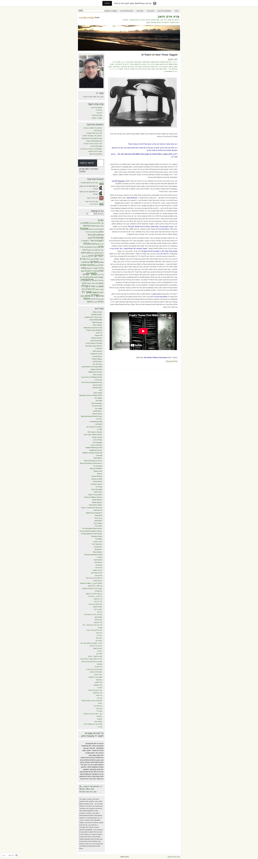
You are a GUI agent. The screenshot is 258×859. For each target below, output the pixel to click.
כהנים (110, 66)
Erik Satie (99, 400)
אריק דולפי (88, 232)
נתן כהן (99, 687)
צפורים (92, 286)
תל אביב (127, 69)
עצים (153, 69)
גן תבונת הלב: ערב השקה (94, 594)
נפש (87, 268)
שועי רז (87, 292)
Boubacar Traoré (96, 353)
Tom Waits (98, 539)
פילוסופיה (87, 280)
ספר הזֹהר (100, 274)
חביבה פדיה (84, 247)
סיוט (157, 69)
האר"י (91, 240)
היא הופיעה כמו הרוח (95, 604)
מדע (87, 259)
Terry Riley (98, 526)
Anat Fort (99, 333)
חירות (85, 250)
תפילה (100, 301)
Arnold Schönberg (96, 340)
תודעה (93, 299)
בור (148, 64)
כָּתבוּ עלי (140, 11)
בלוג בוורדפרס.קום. (173, 857)
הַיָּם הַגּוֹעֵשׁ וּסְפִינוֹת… (86, 182)
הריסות (171, 66)
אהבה (85, 223)
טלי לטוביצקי (98, 622)
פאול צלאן (89, 277)
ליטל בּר (99, 651)
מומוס (101, 262)
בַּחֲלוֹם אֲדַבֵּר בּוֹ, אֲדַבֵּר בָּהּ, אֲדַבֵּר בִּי (91, 149)
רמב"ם (100, 292)
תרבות (95, 302)
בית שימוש (138, 64)
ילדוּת (91, 256)
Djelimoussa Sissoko (95, 372)
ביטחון (144, 64)
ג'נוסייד (132, 64)
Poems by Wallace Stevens (93, 497)
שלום (87, 296)
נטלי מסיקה (98, 682)
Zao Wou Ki (98, 562)
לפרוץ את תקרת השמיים (94, 133)
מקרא (83, 265)
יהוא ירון (99, 635)
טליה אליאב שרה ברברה (94, 630)
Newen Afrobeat (97, 476)
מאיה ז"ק (99, 653)
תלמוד (86, 298)
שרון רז (100, 727)
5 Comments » (168, 71)
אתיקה (100, 234)
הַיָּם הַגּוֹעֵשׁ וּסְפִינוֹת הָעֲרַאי (94, 141)
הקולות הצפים (97, 607)
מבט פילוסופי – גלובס (95, 656)
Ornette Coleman (96, 484)
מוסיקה (94, 262)
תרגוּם (121, 69)
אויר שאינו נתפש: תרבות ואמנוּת (161, 62)
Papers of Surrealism (95, 494)
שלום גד (99, 719)
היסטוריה (85, 241)
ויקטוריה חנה (98, 609)
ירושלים (96, 259)
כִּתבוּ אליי (150, 11)
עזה (84, 274)
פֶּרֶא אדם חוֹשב (168, 16)
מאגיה (91, 259)
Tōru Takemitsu (97, 544)
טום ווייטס (130, 66)
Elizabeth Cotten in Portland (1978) (90, 395)
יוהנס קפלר (116, 66)
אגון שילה (92, 223)
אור (81, 223)
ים (87, 256)
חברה (101, 250)
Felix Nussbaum (96, 403)
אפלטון (100, 232)
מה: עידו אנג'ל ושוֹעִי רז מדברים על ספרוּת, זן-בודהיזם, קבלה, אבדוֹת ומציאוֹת (91, 661)
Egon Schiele (98, 393)
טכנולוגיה (124, 66)
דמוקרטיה (99, 241)
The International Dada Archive (92, 528)
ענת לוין (99, 698)
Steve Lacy (98, 518)
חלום (140, 66)
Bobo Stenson (97, 351)
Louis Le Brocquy (96, 445)
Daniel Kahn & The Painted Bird (92, 366)
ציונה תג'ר (99, 708)
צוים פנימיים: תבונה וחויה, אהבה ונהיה (138, 62)
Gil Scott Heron (97, 406)
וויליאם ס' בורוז (163, 66)
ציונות (149, 69)
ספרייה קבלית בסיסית (95, 690)
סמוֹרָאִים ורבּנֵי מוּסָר (95, 154)
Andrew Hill (98, 335)
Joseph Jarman (97, 437)
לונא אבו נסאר (97, 648)
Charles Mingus (97, 359)
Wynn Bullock (97, 552)
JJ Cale (99, 429)
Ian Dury (99, 419)
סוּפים (100, 271)
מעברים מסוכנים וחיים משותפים (92, 138)
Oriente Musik (97, 481)
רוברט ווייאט (143, 69)
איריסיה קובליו (97, 581)
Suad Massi (98, 520)
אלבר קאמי (99, 226)
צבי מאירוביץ (98, 706)
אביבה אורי (98, 567)
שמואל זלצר (98, 721)
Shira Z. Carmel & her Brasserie (91, 507)
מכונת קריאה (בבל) (96, 672)
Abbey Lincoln (97, 312)
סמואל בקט (85, 271)
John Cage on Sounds (94, 432)
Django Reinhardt (96, 369)
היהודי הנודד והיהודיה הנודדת (93, 143)
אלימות (86, 226)
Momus (99, 473)
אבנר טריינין (116, 62)
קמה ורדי (99, 711)
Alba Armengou (97, 322)
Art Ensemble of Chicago (94, 343)
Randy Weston (97, 500)
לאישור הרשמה (87, 163)
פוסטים (88, 18)
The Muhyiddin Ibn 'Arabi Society (91, 533)
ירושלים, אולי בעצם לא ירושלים (92, 136)
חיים (97, 250)
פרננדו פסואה (91, 283)
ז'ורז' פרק (99, 244)
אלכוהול (100, 229)
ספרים (91, 273)
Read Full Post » (171, 361)
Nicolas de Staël (97, 479)
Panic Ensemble (97, 489)
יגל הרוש (99, 633)
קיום (97, 289)
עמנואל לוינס (98, 277)
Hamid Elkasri (97, 411)
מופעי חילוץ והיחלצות (95, 151)
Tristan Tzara (97, 541)
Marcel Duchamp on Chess (93, 460)
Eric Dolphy (98, 398)
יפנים (84, 256)
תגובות (81, 18)
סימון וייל (94, 271)
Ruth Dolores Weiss (95, 505)
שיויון (101, 296)
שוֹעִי (96, 182)
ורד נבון (99, 612)
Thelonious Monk (96, 536)
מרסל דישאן (163, 69)
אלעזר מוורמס (93, 229)
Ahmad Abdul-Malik (96, 320)
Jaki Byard (98, 424)
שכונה (132, 69)
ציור (96, 286)
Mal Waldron (98, 458)
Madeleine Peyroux (95, 450)
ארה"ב (152, 64)
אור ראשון (90, 198)
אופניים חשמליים (172, 64)
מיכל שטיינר (98, 666)
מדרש (82, 259)
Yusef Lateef (98, 560)
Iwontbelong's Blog (96, 421)
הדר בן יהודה (98, 601)
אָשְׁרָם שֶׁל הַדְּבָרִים (96, 146)
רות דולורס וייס (88, 289)
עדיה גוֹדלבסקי (97, 693)
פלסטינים (99, 283)
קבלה (84, 286)
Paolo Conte (98, 492)
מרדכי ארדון (98, 674)
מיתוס (97, 265)
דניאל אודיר (118, 64)
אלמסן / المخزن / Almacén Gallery (91, 583)
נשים (83, 268)
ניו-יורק (92, 268)
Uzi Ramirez (98, 547)
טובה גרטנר (98, 620)
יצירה (101, 259)
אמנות (157, 64)
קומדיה (101, 289)
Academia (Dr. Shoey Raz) (93, 317)
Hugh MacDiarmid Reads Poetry (91, 416)
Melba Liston (98, 471)
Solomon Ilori (98, 510)
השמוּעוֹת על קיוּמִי (164, 11)
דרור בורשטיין (97, 599)
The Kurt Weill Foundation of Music (90, 531)
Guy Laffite (98, 408)
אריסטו (95, 232)
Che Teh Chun (97, 364)
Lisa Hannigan (97, 442)
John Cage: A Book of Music (93, 434)
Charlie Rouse (97, 361)
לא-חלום (172, 59)
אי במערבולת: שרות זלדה (94, 578)
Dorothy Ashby (97, 387)
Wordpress (98, 549)
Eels (100, 390)
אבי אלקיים (99, 223)
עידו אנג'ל (99, 695)
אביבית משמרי (97, 570)
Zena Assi (99, 565)
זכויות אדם (154, 66)
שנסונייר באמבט (111, 11)
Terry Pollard (98, 523)
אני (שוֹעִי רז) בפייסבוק (95, 586)
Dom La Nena (97, 374)
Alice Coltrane (97, 325)
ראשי (177, 11)
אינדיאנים (163, 64)
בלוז (95, 234)
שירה (136, 69)
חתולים (97, 253)
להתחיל (107, 3)
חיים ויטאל (91, 250)
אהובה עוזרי (98, 575)
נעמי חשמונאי (97, 685)
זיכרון (93, 243)
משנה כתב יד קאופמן (95, 677)
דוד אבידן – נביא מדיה (95, 596)
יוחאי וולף (99, 638)
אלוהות (93, 226)
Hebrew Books (97, 414)
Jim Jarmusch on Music (94, 427)
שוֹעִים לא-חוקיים (126, 11)
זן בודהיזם (94, 247)
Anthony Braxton (96, 338)
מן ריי (169, 69)
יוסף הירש (99, 640)
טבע (92, 253)
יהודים (98, 255)
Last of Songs (97, 440)
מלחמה (90, 265)
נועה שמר (99, 680)
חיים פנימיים (146, 66)
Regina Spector (97, 502)
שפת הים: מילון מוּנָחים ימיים (93, 724)
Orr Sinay (99, 487)
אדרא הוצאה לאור (96, 573)
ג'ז (94, 237)
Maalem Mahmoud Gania (94, 447)
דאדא (90, 238)
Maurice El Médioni (96, 468)
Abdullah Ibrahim (96, 314)
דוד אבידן (126, 64)
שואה (94, 292)
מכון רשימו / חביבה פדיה (94, 669)
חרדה (136, 66)
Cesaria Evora (97, 356)
